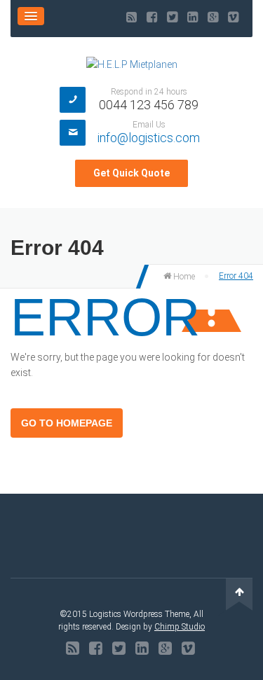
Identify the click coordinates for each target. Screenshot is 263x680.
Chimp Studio (179, 627)
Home (183, 277)
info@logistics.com (148, 137)
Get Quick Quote (131, 173)
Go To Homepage (66, 423)
